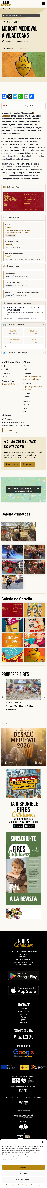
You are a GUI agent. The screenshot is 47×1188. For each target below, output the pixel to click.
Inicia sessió (13, 464)
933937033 (38, 312)
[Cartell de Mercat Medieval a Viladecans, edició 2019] (34, 610)
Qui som (23, 1020)
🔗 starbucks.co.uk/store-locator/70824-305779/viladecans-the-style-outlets (18, 231)
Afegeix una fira (23, 1011)
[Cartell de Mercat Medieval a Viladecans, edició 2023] (34, 655)
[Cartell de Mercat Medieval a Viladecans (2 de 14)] (12, 552)
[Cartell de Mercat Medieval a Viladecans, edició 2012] (34, 625)
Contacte (23, 1022)
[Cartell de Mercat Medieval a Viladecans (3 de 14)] (34, 552)
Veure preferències (23, 1180)
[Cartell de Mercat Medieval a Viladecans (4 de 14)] (12, 567)
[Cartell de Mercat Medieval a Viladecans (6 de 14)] (12, 582)
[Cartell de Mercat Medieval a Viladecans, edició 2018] (12, 625)
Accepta (23, 1167)
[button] (43, 1142)
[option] (23, 695)
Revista (23, 1017)
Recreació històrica (8, 384)
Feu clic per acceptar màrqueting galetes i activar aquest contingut (23, 489)
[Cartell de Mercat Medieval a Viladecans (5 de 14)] (34, 567)
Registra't (29, 464)
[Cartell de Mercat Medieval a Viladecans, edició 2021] (34, 640)
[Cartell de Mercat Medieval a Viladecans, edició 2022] (12, 640)
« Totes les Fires (7, 9)
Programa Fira (24, 48)
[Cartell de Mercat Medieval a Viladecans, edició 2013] (12, 655)
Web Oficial (8, 48)
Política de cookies (9, 1185)
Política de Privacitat (23, 1185)
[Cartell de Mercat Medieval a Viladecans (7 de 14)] (12, 610)
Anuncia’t (23, 1014)
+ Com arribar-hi (9, 430)
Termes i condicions (37, 1185)
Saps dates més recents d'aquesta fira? (21, 106)
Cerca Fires (23, 1009)
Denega (23, 1173)
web (8, 315)
